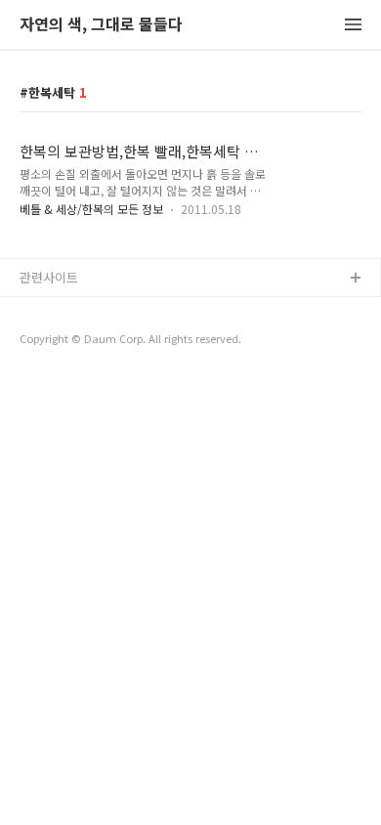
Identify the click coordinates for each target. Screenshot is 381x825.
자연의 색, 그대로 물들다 (101, 25)
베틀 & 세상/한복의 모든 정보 (91, 208)
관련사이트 (49, 277)
